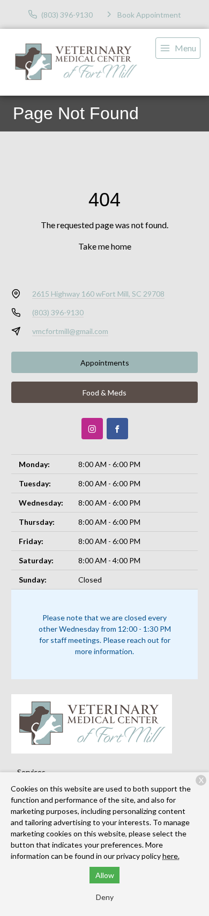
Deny (105, 897)
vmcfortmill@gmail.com (70, 331)
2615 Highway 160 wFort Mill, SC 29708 (98, 293)
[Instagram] (92, 428)
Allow (104, 875)
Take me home (104, 246)
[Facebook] (117, 428)
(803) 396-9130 (58, 312)
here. (171, 855)
